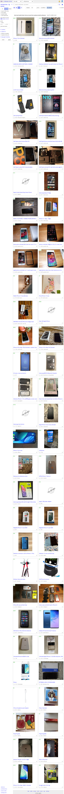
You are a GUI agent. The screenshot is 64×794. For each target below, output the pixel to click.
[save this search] (62, 4)
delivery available (5, 33)
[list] (14, 8)
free (3, 22)
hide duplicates (5, 15)
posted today (4, 14)
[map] (21, 8)
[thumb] (16, 8)
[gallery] (19, 8)
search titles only (5, 11)
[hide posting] (36, 40)
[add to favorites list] (14, 40)
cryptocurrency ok (5, 35)
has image (4, 12)
